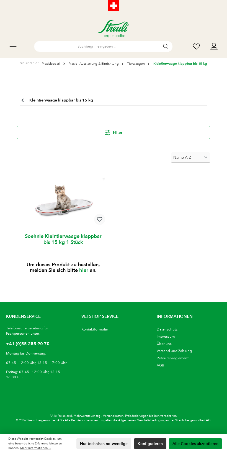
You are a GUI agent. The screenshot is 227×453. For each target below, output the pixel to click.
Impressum (166, 336)
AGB (160, 365)
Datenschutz (167, 329)
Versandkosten (113, 416)
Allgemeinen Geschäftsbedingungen (143, 420)
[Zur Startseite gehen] (113, 29)
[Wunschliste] (196, 46)
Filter (117, 132)
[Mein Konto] (214, 46)
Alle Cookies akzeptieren (195, 443)
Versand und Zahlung (174, 351)
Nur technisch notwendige (104, 443)
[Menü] (13, 46)
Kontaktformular (94, 329)
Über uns (164, 344)
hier (83, 270)
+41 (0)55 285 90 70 (28, 343)
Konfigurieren (150, 443)
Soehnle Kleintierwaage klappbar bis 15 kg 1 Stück (63, 239)
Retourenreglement (173, 358)
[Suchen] (165, 46)
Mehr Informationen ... (35, 448)
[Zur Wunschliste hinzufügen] (99, 219)
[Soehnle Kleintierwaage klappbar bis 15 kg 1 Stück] (63, 201)
